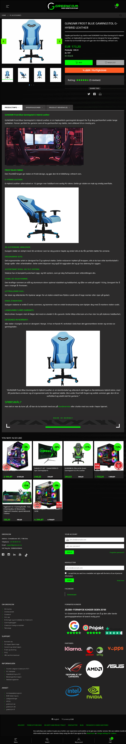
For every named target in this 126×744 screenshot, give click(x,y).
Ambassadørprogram (14, 693)
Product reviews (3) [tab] (58, 107)
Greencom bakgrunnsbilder (14, 625)
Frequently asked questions (97, 725)
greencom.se (10, 704)
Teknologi (7, 628)
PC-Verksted (10, 671)
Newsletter (73, 725)
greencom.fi (10, 709)
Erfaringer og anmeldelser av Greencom (18, 620)
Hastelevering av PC (13, 674)
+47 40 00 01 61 (15, 542)
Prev (3, 41)
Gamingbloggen (10, 622)
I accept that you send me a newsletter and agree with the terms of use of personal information (93, 574)
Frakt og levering (10, 650)
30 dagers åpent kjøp (11, 644)
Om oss (7, 617)
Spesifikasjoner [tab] (33, 107)
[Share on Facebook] (94, 94)
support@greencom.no (14, 545)
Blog (82, 725)
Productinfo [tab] (11, 107)
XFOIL (8, 701)
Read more (120, 580)
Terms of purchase (34, 725)
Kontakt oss (8, 641)
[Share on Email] (100, 94)
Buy (80, 63)
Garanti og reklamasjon (12, 647)
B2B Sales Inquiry (12, 696)
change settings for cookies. (107, 733)
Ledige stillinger (11, 698)
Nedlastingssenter (12, 679)
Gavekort (7, 614)
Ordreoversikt (9, 612)
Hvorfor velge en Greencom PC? (17, 669)
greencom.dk (11, 707)
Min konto (8, 609)
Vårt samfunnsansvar (12, 655)
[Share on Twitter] (89, 94)
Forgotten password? (117, 552)
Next (59, 41)
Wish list (111, 63)
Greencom (71, 594)
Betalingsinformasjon (14, 677)
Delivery (21, 725)
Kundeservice (64, 406)
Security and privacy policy (55, 725)
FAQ (6, 652)
